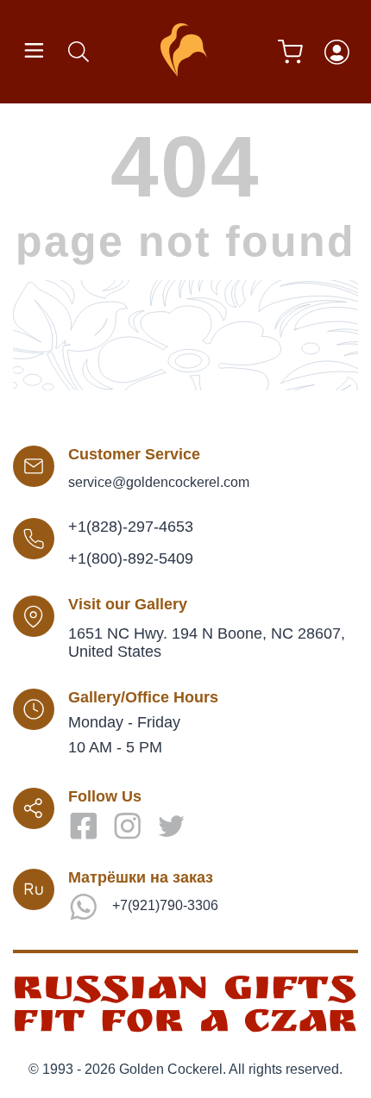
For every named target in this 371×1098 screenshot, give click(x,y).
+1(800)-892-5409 (130, 558)
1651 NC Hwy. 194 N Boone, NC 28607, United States (206, 642)
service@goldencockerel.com (158, 482)
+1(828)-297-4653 (130, 526)
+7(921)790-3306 (165, 905)
